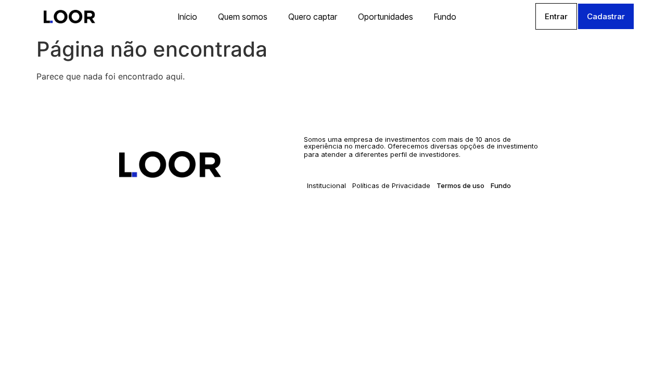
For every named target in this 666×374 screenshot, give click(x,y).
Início (187, 16)
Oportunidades (385, 16)
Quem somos (242, 16)
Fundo (445, 16)
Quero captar (312, 16)
